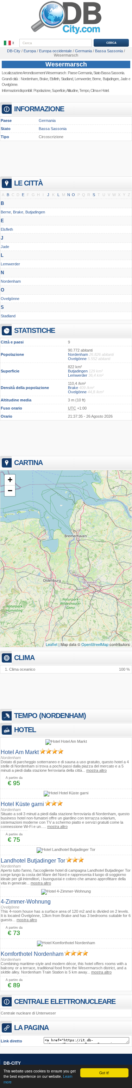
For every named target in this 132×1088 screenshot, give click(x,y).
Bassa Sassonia (53, 129)
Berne (6, 212)
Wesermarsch (66, 64)
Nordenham (29, 79)
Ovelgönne (9, 84)
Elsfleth (54, 79)
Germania (47, 120)
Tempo (84, 90)
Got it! (104, 1072)
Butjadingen (35, 212)
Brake (43, 79)
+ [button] (10, 479)
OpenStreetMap (94, 644)
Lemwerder (82, 79)
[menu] (9, 43)
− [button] (10, 490)
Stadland (67, 79)
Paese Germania (80, 73)
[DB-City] (66, 34)
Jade (5, 247)
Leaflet (51, 644)
